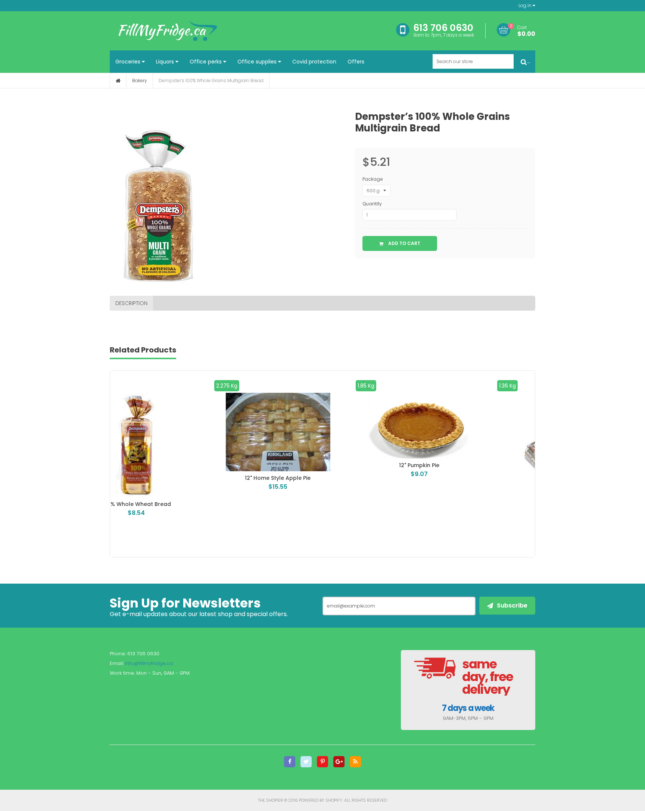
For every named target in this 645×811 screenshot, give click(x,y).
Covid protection (314, 61)
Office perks (206, 61)
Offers (356, 61)
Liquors (165, 61)
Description (131, 303)
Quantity (372, 204)
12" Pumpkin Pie (322, 465)
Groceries (128, 61)
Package (372, 179)
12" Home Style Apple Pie (181, 478)
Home (118, 80)
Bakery (139, 80)
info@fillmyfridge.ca (149, 663)
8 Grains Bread (463, 504)
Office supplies (257, 61)
